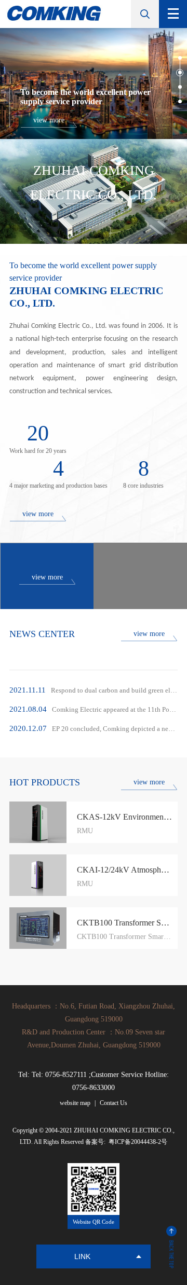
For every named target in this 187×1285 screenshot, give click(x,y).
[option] (93, 83)
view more (38, 514)
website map (75, 1103)
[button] (180, 57)
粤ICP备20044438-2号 (137, 1141)
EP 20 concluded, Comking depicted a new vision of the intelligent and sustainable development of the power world (93, 728)
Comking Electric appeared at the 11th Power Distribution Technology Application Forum (93, 709)
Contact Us (113, 1103)
